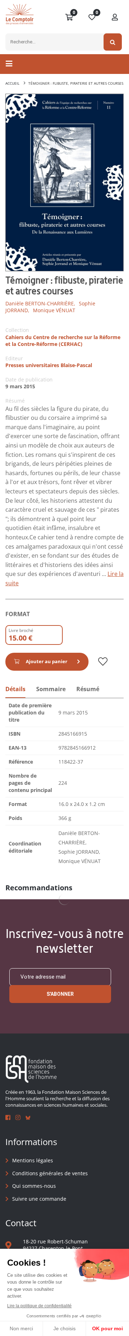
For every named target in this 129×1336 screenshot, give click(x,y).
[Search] (113, 42)
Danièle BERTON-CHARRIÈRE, (40, 303)
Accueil (12, 83)
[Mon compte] (115, 17)
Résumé (87, 689)
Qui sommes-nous (34, 1185)
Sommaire (51, 689)
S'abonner (60, 994)
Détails (15, 689)
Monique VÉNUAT (54, 310)
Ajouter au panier (46, 661)
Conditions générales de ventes (50, 1173)
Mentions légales (32, 1160)
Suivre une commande (39, 1198)
